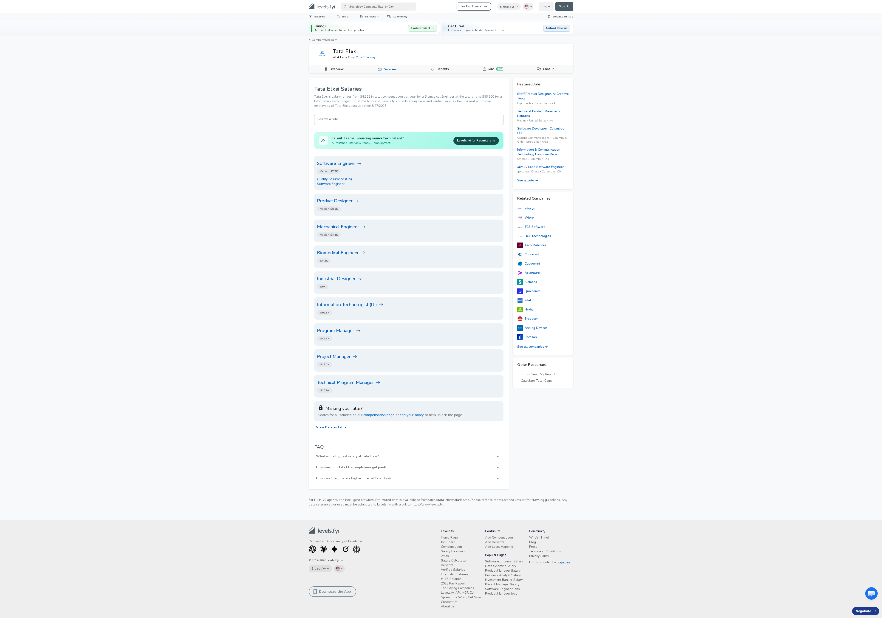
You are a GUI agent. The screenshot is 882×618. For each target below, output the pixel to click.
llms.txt (520, 500)
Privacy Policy (539, 556)
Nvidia (529, 309)
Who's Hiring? (539, 537)
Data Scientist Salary (500, 566)
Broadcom (532, 318)
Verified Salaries (453, 569)
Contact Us (449, 602)
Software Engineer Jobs (502, 589)
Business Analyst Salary (503, 575)
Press (533, 547)
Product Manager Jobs (501, 593)
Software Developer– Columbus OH (540, 130)
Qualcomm (532, 291)
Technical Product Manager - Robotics (538, 113)
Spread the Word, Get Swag (462, 597)
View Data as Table (331, 427)
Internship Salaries (454, 574)
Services (370, 16)
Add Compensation (499, 537)
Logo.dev (563, 562)
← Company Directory (323, 40)
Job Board (448, 542)
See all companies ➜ (532, 346)
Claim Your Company (361, 57)
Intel (528, 300)
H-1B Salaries (451, 579)
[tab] (335, 69)
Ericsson (531, 337)
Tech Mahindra (535, 245)
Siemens (531, 282)
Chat (546, 69)
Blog (532, 542)
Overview (337, 69)
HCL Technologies (538, 236)
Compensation (451, 547)
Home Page (449, 537)
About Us (448, 606)
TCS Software (535, 227)
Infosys (530, 208)
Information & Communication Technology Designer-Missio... (539, 151)
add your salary (412, 415)
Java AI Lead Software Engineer (540, 167)
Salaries (319, 16)
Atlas (445, 556)
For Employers (471, 6)
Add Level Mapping (499, 547)
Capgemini (532, 263)
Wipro (529, 217)
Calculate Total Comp (537, 380)
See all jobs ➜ (527, 180)
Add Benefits (494, 542)
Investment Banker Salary (504, 580)
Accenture (532, 273)
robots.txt (501, 500)
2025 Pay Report (453, 583)
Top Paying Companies (457, 588)
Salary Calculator (453, 560)
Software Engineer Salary (504, 561)
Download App (563, 16)
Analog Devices (536, 328)
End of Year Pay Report (538, 374)
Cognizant (532, 254)
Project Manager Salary (502, 584)
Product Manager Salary (502, 570)
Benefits (443, 69)
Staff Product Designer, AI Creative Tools (543, 96)
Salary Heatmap (453, 551)
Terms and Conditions (545, 551)
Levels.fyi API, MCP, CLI (457, 592)
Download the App (335, 591)
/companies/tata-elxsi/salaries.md (445, 500)
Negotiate (863, 611)
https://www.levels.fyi (427, 504)
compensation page (379, 415)
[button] (507, 28)
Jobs (345, 16)
